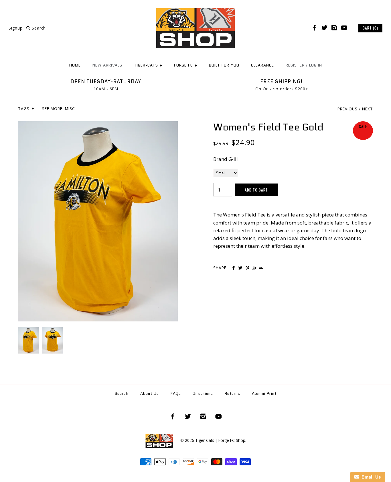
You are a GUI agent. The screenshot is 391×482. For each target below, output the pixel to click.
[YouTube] (344, 28)
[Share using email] (261, 268)
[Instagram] (334, 28)
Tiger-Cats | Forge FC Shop (220, 440)
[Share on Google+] (254, 268)
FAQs (176, 393)
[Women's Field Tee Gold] (98, 125)
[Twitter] (324, 28)
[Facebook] (314, 28)
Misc (70, 108)
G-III (233, 159)
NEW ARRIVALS (107, 65)
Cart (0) (370, 28)
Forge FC (185, 65)
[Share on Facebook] (233, 268)
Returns (232, 393)
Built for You (224, 65)
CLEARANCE (262, 65)
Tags (26, 108)
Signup (16, 28)
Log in (315, 65)
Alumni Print (264, 393)
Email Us (370, 477)
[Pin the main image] (247, 268)
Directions (203, 393)
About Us (149, 393)
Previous (347, 109)
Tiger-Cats (148, 65)
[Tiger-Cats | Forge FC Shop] (195, 9)
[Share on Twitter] (240, 268)
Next (367, 109)
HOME (75, 65)
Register (295, 65)
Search (122, 393)
